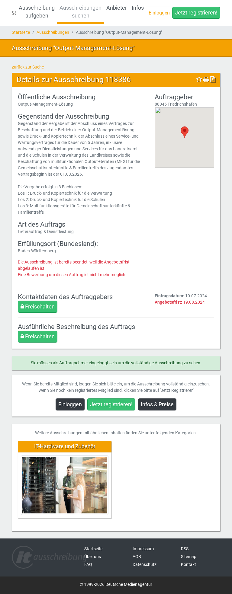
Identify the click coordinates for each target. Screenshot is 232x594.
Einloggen (159, 13)
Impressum (143, 548)
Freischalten (39, 307)
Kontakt (188, 564)
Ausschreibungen (53, 32)
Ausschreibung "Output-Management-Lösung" (73, 48)
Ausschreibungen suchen (81, 12)
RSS (184, 548)
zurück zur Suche (28, 67)
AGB (137, 556)
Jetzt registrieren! (196, 13)
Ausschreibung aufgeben (37, 12)
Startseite (21, 32)
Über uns (92, 556)
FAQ (88, 564)
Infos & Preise (157, 404)
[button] (184, 132)
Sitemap (188, 556)
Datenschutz (144, 564)
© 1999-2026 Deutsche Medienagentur (116, 584)
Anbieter (116, 8)
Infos (138, 8)
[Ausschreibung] (14, 12)
